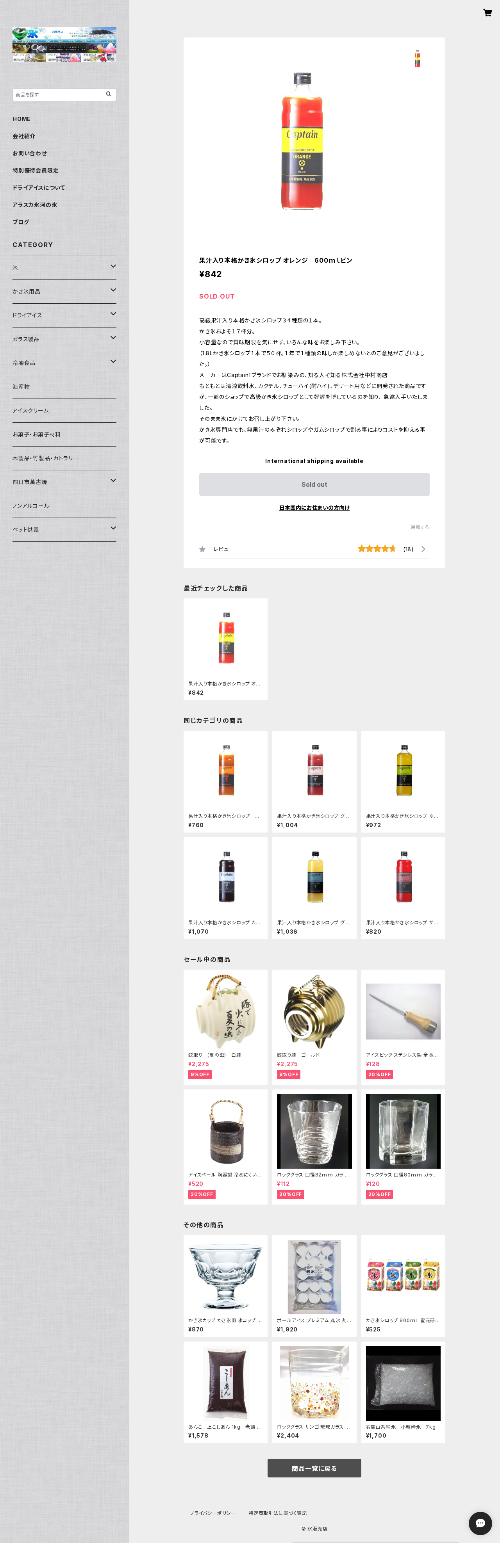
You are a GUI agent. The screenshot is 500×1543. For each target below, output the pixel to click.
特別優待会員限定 (35, 170)
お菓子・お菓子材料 (36, 434)
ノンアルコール (31, 505)
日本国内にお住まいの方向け (314, 507)
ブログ (20, 222)
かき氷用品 (26, 291)
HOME (21, 119)
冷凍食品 (24, 362)
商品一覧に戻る (314, 1468)
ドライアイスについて (38, 187)
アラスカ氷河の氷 (34, 204)
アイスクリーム (30, 410)
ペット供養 (25, 529)
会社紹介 (24, 136)
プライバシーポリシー (213, 1513)
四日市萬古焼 (29, 482)
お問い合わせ (29, 153)
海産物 (21, 386)
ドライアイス (27, 315)
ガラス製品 (26, 339)
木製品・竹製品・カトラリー (45, 458)
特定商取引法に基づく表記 (277, 1513)
